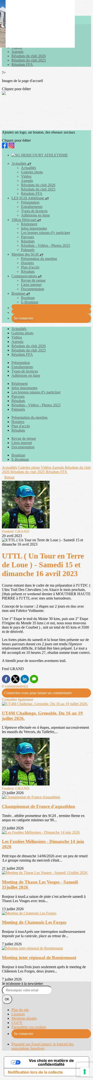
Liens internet (31, 285)
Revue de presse (33, 280)
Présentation (30, 202)
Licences (18, 1014)
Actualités (28, 168)
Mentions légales (24, 1018)
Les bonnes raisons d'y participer (45, 233)
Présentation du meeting (39, 259)
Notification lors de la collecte (35, 1072)
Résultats (28, 241)
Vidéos (26, 176)
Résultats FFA (22, 64)
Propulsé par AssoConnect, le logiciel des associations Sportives (42, 1046)
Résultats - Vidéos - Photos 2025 (45, 245)
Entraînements (31, 207)
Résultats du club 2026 (28, 56)
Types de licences (34, 211)
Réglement (29, 224)
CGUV (17, 1023)
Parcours (27, 237)
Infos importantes (34, 228)
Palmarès (28, 250)
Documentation (32, 289)
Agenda (17, 52)
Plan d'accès (30, 267)
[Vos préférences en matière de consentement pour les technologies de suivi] (84, 1071)
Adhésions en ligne (35, 215)
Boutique (28, 298)
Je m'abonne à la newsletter (22, 984)
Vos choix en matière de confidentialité (51, 1062)
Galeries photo (32, 172)
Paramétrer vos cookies (28, 1027)
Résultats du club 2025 (28, 60)
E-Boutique (29, 302)
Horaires (27, 263)
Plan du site (20, 1010)
